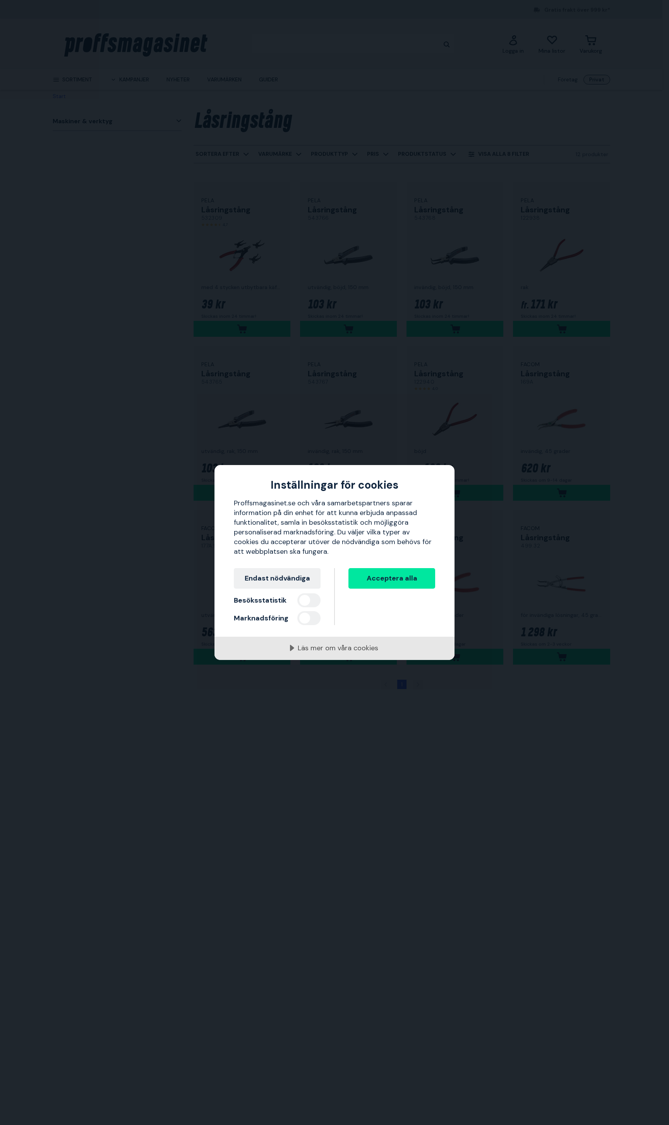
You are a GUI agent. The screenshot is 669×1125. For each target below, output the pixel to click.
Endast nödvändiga (277, 578)
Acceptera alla (392, 578)
